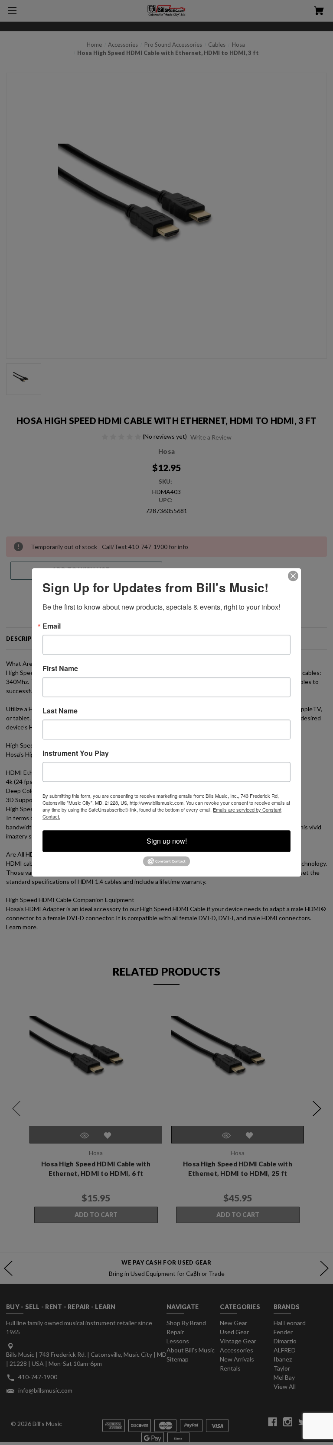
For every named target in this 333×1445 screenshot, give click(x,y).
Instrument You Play (75, 753)
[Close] (293, 576)
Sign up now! (167, 841)
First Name (60, 668)
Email (51, 626)
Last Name (60, 710)
